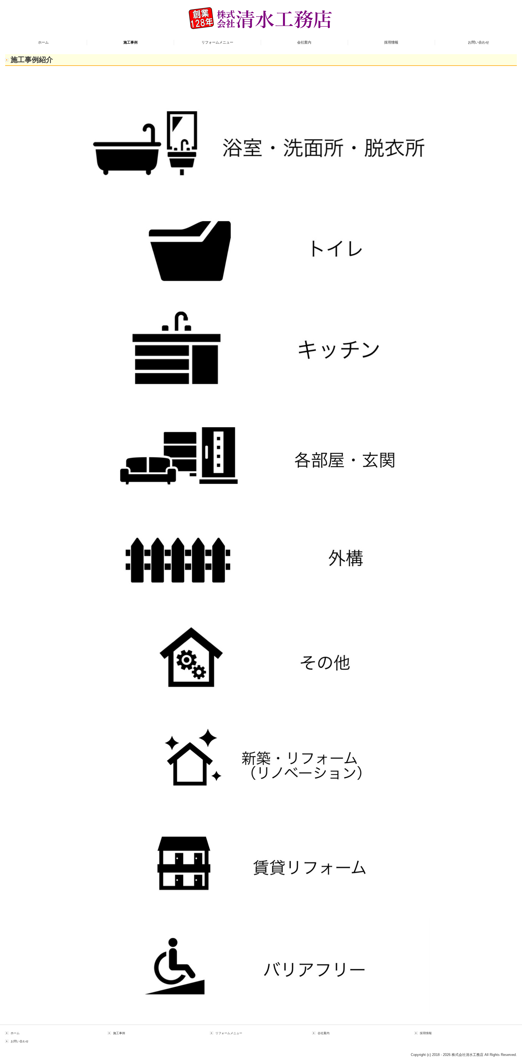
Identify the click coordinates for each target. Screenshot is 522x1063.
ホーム (43, 42)
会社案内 (304, 42)
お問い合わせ (478, 42)
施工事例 (130, 42)
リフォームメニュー (217, 42)
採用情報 (391, 42)
